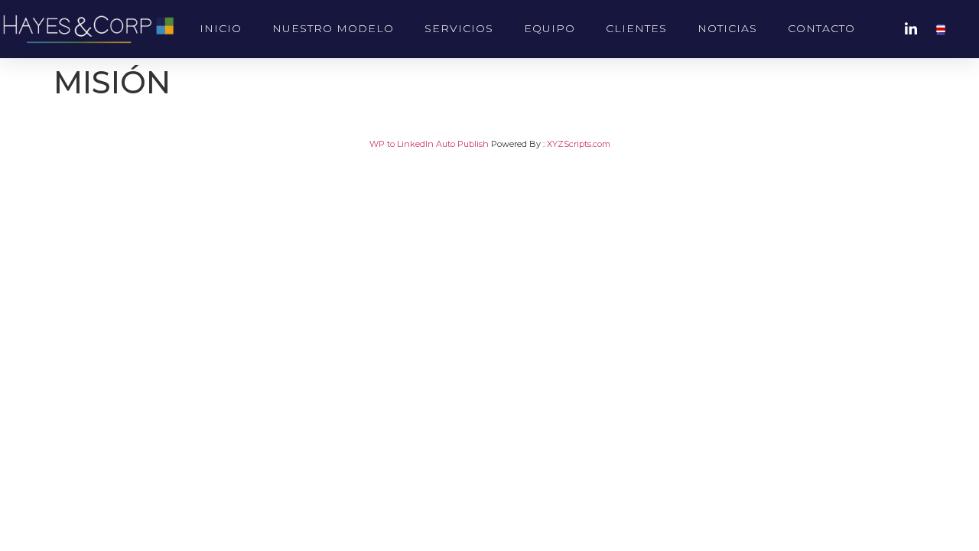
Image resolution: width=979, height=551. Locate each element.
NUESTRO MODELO (333, 28)
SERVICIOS (458, 28)
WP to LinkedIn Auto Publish (429, 144)
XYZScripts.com (578, 144)
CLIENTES (636, 28)
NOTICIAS (727, 28)
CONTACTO (821, 28)
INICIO (221, 28)
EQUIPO (549, 28)
